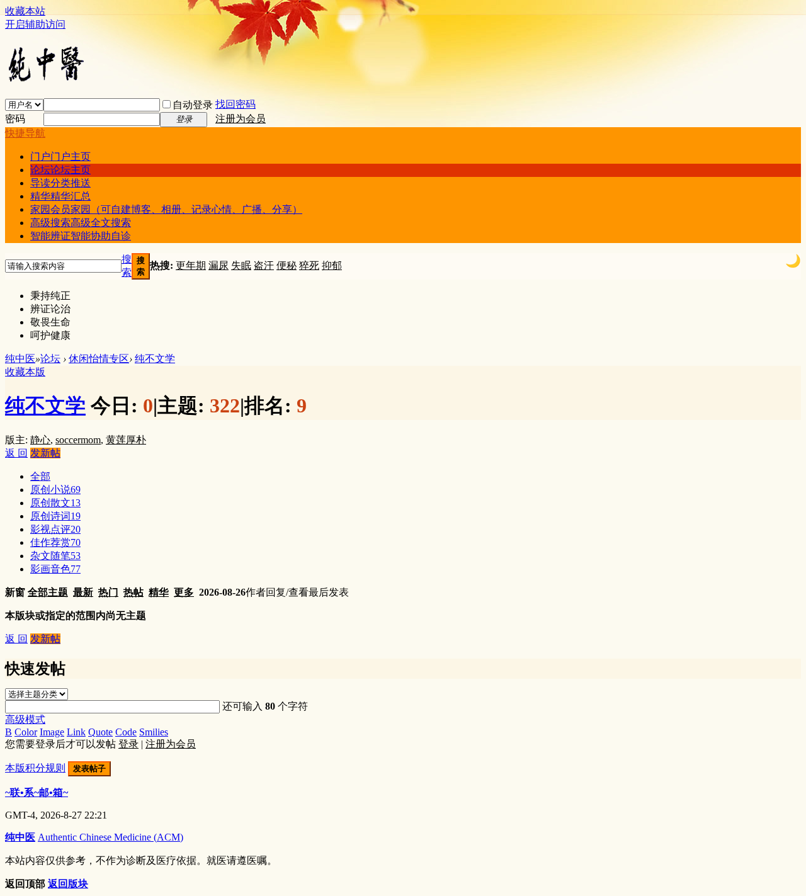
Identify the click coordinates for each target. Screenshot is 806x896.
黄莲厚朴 (126, 439)
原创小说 (55, 489)
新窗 (15, 592)
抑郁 (332, 265)
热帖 (133, 592)
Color (25, 732)
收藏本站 (25, 11)
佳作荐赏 (55, 542)
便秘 (286, 265)
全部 (40, 476)
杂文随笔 (55, 555)
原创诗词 (55, 516)
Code (126, 732)
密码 (15, 118)
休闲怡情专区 (99, 358)
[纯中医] (45, 80)
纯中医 (20, 358)
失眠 (241, 265)
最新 (83, 592)
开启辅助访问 (35, 24)
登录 (128, 744)
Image (52, 732)
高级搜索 (80, 222)
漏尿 (218, 265)
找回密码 (235, 104)
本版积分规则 (35, 768)
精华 (60, 196)
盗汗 (264, 265)
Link (76, 732)
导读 (60, 183)
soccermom (78, 439)
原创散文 (55, 502)
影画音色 (55, 569)
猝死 (309, 265)
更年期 (191, 265)
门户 (60, 156)
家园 (166, 209)
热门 (108, 592)
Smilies (153, 732)
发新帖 (45, 453)
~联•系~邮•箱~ (36, 792)
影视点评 (55, 529)
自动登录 (193, 104)
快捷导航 (25, 133)
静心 (40, 439)
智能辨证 (80, 235)
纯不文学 (155, 358)
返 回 (16, 453)
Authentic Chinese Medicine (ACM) (110, 837)
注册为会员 (240, 118)
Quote (100, 732)
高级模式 (25, 719)
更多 (184, 592)
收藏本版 (25, 371)
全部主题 (48, 592)
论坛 (60, 169)
